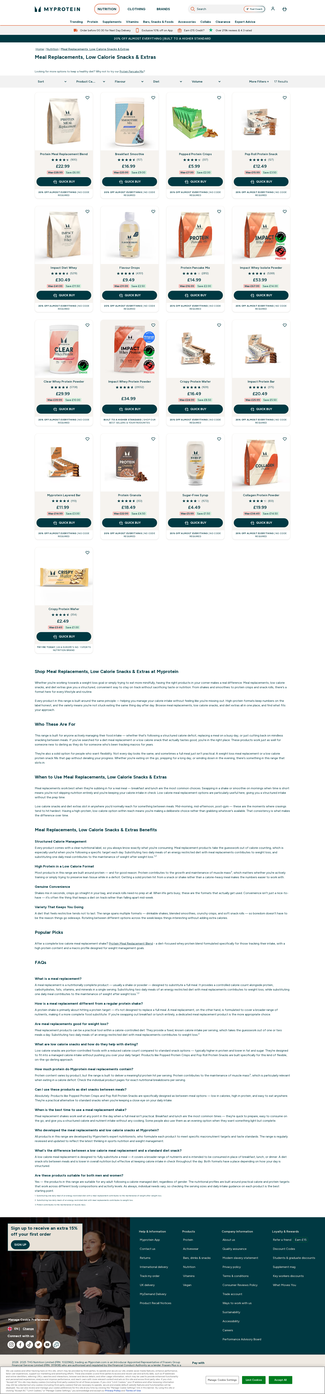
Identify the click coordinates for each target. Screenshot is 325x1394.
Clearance (223, 21)
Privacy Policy (113, 1390)
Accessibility (230, 1321)
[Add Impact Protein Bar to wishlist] (285, 325)
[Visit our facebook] (20, 1344)
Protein (92, 21)
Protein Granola (129, 495)
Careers (227, 1330)
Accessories (187, 21)
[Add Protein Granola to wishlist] (153, 439)
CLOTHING (136, 9)
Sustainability (231, 1312)
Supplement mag (284, 1266)
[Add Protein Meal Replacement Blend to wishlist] (87, 97)
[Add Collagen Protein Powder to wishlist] (285, 439)
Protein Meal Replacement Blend (64, 154)
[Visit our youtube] (47, 1344)
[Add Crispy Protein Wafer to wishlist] (219, 325)
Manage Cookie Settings (222, 1380)
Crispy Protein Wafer (195, 381)
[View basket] (284, 9)
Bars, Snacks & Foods (158, 21)
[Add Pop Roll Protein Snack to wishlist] (285, 97)
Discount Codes (284, 1248)
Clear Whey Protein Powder (64, 381)
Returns (145, 1257)
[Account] (273, 9)
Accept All (280, 1380)
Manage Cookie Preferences (29, 1319)
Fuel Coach (256, 9)
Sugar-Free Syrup (195, 495)
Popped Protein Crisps (195, 154)
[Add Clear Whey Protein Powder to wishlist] (87, 325)
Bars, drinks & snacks (197, 1257)
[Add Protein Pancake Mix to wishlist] (219, 211)
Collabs (205, 21)
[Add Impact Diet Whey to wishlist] (87, 211)
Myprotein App (150, 1239)
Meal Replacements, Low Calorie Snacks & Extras (95, 49)
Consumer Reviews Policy (239, 1285)
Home (40, 49)
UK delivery (147, 1285)
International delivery (154, 1266)
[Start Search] (192, 9)
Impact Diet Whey (64, 267)
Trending (76, 21)
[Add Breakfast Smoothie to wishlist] (153, 97)
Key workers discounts (288, 1276)
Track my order (149, 1276)
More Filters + (259, 81)
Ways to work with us (237, 1303)
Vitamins (132, 21)
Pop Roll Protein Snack (261, 154)
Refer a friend (290, 1239)
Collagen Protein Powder (261, 495)
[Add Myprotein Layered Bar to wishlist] (87, 439)
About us (228, 1239)
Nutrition (52, 49)
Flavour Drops (129, 267)
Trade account (232, 1294)
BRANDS (163, 9)
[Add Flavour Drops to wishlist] (153, 211)
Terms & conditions (235, 1276)
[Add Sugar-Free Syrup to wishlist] (219, 439)
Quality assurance (234, 1248)
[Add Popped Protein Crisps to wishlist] (219, 97)
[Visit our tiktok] (29, 1344)
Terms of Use (133, 1390)
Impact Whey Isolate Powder (261, 267)
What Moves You (284, 1285)
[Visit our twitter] (38, 1344)
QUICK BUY (67, 181)
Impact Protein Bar (261, 381)
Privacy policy (231, 1266)
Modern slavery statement (240, 1257)
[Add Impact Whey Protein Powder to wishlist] (153, 325)
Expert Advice (245, 21)
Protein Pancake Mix (132, 71)
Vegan (187, 1285)
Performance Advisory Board (241, 1339)
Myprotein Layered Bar (63, 495)
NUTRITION (107, 9)
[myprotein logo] (57, 9)
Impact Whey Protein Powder (129, 381)
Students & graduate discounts (294, 1257)
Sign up (20, 1244)
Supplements (112, 21)
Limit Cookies (254, 1380)
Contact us (147, 1248)
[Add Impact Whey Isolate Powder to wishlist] (285, 211)
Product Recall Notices (155, 1303)
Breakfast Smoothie (129, 154)
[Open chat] (56, 1344)
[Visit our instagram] (11, 1344)
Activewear (190, 1248)
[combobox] (227, 9)
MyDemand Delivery (153, 1294)
